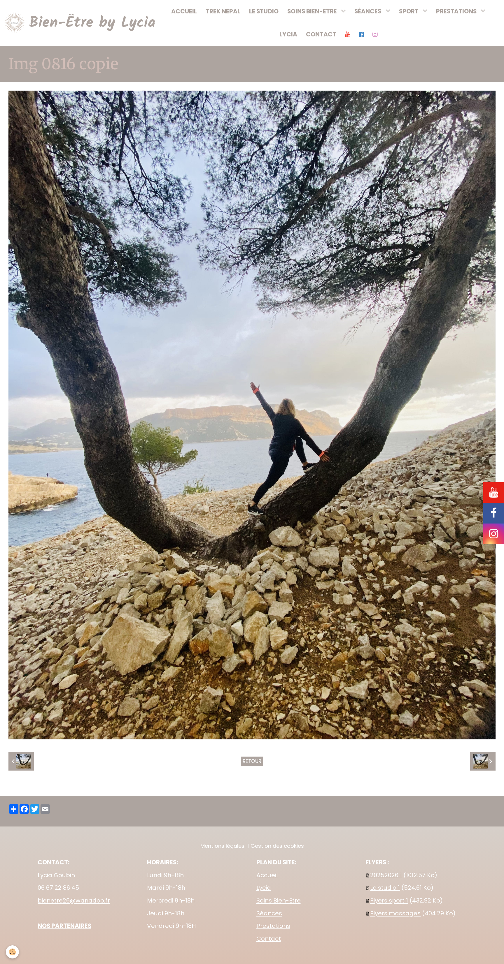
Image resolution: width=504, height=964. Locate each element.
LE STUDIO (264, 11)
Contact (268, 939)
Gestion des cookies (277, 846)
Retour (252, 761)
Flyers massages (395, 913)
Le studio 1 (385, 888)
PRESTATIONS (457, 11)
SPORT (409, 11)
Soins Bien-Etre (278, 900)
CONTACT (321, 34)
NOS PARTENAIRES (64, 926)
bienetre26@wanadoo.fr (74, 900)
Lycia (263, 888)
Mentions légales (222, 846)
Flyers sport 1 (389, 900)
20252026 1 (386, 875)
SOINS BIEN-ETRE (312, 11)
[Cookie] (12, 951)
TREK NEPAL (223, 11)
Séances (269, 913)
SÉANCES (368, 11)
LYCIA (288, 34)
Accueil (267, 875)
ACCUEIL (184, 11)
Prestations (273, 926)
